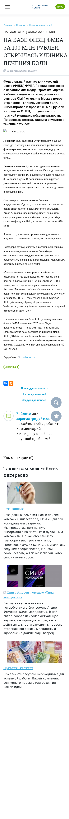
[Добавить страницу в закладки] (56, 416)
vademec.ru (28, 357)
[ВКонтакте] (5, 383)
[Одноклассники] (11, 383)
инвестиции (11, 367)
